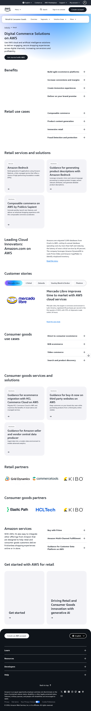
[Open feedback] (89, 356)
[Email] (61, 696)
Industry (7, 27)
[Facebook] (65, 692)
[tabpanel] (45, 306)
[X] (61, 692)
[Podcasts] (83, 692)
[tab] (14, 283)
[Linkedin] (69, 692)
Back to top (44, 685)
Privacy (6, 702)
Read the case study (53, 322)
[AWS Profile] (85, 2)
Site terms (15, 702)
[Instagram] (72, 692)
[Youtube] (79, 692)
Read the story (52, 261)
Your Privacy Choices (28, 702)
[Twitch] (76, 692)
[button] (78, 9)
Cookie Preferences (48, 702)
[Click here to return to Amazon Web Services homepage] (7, 11)
